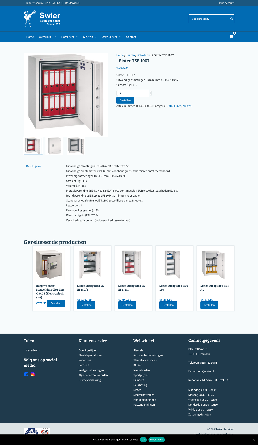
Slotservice (67, 37)
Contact (131, 37)
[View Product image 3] (76, 146)
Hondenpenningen (144, 400)
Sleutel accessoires (145, 360)
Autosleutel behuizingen (148, 355)
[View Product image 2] (55, 146)
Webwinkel (45, 37)
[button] (54, 37)
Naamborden (141, 370)
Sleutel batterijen (143, 395)
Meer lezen (156, 439)
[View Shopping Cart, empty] (231, 37)
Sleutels (88, 37)
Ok (143, 439)
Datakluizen (144, 55)
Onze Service (109, 37)
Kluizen (130, 55)
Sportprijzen (140, 375)
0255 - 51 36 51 (208, 363)
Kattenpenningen (144, 405)
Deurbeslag (140, 385)
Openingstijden (88, 350)
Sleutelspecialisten (90, 355)
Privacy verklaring (90, 380)
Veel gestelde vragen (91, 370)
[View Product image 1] (33, 146)
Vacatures (85, 360)
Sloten (137, 390)
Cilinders (138, 380)
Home (30, 37)
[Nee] (253, 439)
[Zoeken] (231, 19)
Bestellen (125, 100)
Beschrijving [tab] (33, 166)
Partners (84, 365)
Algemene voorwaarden (93, 375)
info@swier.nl (205, 371)
